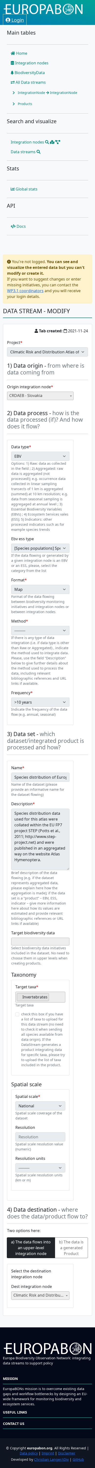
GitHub (78, 1459)
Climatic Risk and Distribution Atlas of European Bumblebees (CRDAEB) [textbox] (41, 1295)
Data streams (24, 151)
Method (18, 621)
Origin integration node (29, 386)
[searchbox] (14, 941)
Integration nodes (31, 63)
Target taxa (25, 986)
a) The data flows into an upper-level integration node (31, 1247)
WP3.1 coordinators (25, 290)
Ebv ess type (22, 538)
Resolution (25, 1127)
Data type (20, 446)
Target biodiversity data (33, 933)
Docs (21, 226)
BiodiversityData (29, 72)
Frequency (20, 692)
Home (21, 53)
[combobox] (40, 396)
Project (13, 342)
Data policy (29, 1453)
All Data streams (30, 82)
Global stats (26, 189)
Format (18, 580)
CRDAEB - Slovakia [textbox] (25, 395)
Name (16, 767)
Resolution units (30, 1158)
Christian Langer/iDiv (51, 1459)
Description (22, 803)
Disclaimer (66, 1453)
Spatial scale (26, 1096)
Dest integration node (31, 1286)
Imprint (48, 1453)
